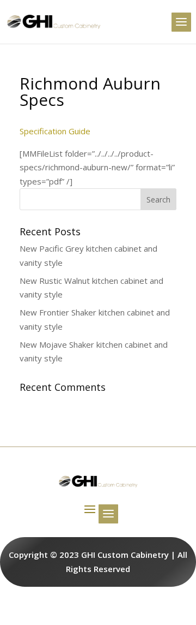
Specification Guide (55, 131)
